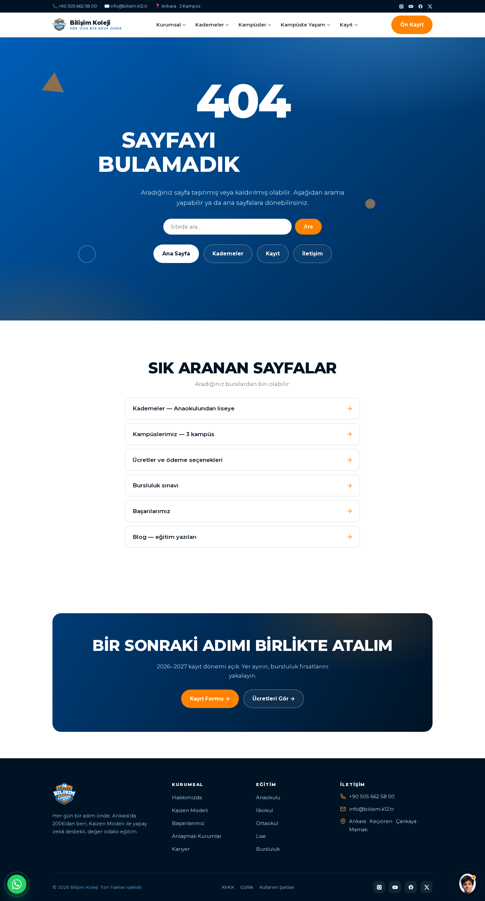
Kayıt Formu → (210, 698)
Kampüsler (252, 24)
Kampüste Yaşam (303, 24)
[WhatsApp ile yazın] (16, 884)
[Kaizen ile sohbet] (467, 883)
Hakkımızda (187, 798)
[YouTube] (410, 6)
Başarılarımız (188, 823)
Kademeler (209, 24)
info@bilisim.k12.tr (371, 809)
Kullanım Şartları (276, 887)
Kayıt (346, 24)
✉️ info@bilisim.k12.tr (126, 6)
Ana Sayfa (176, 253)
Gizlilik (246, 887)
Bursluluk (268, 849)
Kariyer (181, 849)
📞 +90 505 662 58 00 (74, 6)
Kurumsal (168, 24)
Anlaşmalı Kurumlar (196, 836)
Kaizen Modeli (190, 810)
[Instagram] (401, 6)
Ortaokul (267, 823)
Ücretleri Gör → (273, 698)
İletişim (312, 253)
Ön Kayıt (412, 24)
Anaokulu (268, 798)
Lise (261, 836)
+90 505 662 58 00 (372, 797)
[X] (430, 6)
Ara (308, 226)
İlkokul (264, 810)
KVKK (228, 887)
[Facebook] (420, 6)
